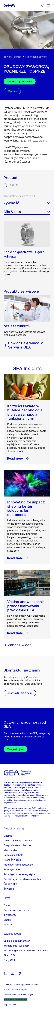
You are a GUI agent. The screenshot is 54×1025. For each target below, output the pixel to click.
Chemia (8, 835)
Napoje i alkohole (13, 854)
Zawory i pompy (12, 56)
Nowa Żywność (12, 859)
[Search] (43, 5)
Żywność (9, 888)
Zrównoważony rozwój (17, 910)
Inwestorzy (10, 914)
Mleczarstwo (11, 850)
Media (7, 919)
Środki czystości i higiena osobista (23, 879)
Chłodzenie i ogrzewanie (18, 840)
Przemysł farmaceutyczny (18, 864)
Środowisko (10, 883)
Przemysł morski (13, 869)
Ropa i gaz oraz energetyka (19, 874)
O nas (7, 905)
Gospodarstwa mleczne (17, 845)
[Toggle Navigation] (48, 5)
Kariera (8, 924)
